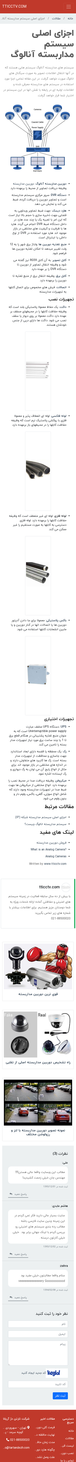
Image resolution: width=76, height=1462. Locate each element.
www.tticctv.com (55, 864)
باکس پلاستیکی (56, 620)
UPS (63, 727)
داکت (63, 307)
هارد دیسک (59, 211)
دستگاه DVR (58, 195)
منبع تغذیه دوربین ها (52, 244)
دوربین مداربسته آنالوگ (51, 184)
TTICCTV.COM (14, 6)
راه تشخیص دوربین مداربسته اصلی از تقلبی (38, 1062)
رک (64, 751)
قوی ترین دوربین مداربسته (38, 994)
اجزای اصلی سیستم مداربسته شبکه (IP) (40, 817)
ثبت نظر (60, 1396)
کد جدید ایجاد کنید (33, 1373)
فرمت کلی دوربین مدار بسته (37, 1427)
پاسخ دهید (19, 1194)
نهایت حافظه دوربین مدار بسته (35, 1435)
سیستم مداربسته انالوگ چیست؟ (45, 824)
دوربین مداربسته (23, 184)
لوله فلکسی (58, 416)
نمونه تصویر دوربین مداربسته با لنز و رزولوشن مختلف (38, 1132)
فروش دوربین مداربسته (51, 843)
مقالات (56, 19)
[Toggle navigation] (68, 6)
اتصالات (61, 287)
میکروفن (60, 781)
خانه (70, 19)
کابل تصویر (59, 260)
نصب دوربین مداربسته (59, 1453)
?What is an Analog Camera (48, 850)
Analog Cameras (55, 857)
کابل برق (61, 276)
